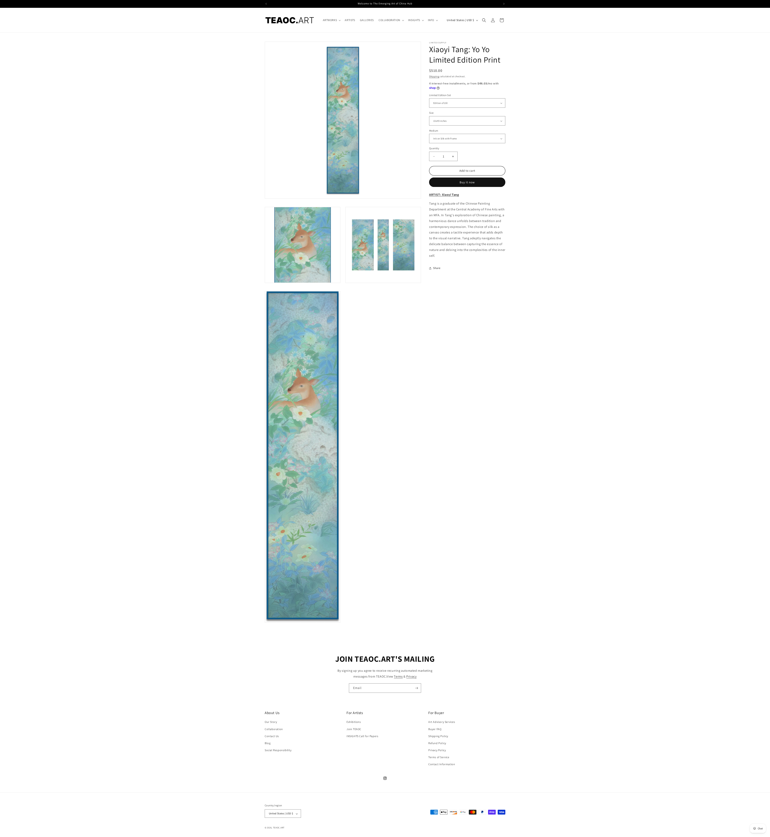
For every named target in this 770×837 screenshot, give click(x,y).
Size (431, 113)
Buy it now (467, 182)
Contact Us (272, 736)
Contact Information (441, 764)
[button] (331, 20)
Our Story (271, 722)
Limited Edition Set (440, 95)
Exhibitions (353, 722)
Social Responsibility (278, 750)
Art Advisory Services (441, 722)
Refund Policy (437, 743)
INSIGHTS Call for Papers (362, 736)
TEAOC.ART (279, 827)
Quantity (434, 148)
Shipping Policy (438, 736)
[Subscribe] (416, 688)
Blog (268, 743)
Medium (433, 130)
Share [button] (437, 268)
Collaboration (274, 729)
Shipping (434, 76)
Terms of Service (438, 757)
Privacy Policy (437, 750)
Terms (398, 676)
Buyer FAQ (434, 729)
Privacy (411, 676)
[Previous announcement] (266, 4)
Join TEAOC (353, 729)
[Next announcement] (503, 4)
